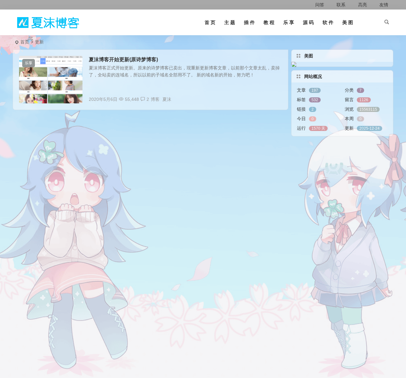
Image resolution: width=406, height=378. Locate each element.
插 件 (249, 22)
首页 (24, 41)
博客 (155, 99)
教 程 (269, 22)
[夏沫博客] (47, 22)
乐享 (28, 63)
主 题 (229, 22)
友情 (383, 4)
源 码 (308, 22)
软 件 (328, 22)
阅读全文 (276, 98)
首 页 (210, 22)
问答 (319, 4)
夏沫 (166, 99)
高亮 (362, 4)
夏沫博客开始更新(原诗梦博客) (123, 59)
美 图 (347, 22)
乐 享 (288, 22)
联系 (340, 4)
